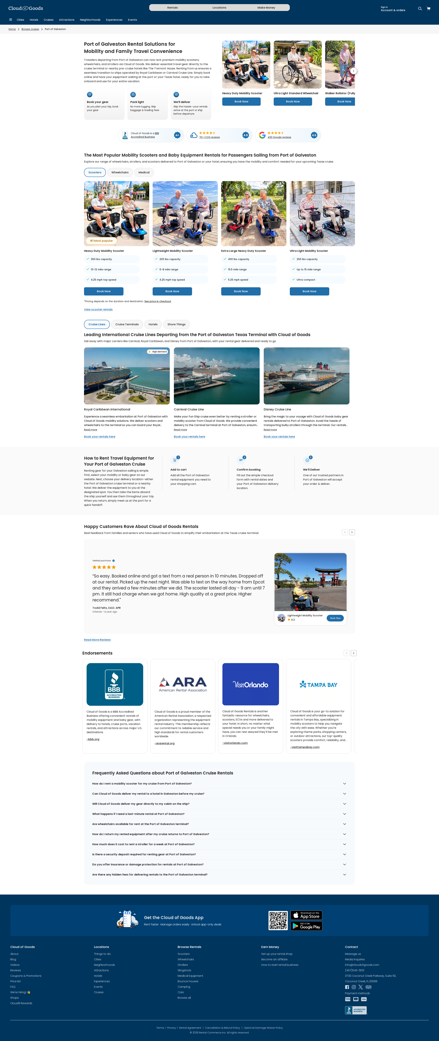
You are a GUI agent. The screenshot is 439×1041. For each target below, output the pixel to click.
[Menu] (11, 19)
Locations (219, 8)
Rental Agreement (191, 1028)
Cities (20, 20)
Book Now (241, 101)
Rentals (172, 8)
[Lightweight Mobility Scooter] (185, 245)
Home (12, 29)
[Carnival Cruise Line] (217, 403)
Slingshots (184, 970)
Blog (13, 959)
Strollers (183, 965)
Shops (14, 998)
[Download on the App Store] (306, 915)
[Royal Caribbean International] (127, 403)
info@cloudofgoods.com (362, 965)
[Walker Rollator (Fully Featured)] (349, 88)
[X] (360, 987)
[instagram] (354, 987)
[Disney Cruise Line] (306, 403)
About (14, 954)
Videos (15, 965)
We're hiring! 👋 (20, 992)
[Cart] (428, 9)
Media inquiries (355, 959)
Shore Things (177, 324)
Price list (15, 981)
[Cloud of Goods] (26, 9)
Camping (184, 987)
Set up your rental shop (277, 954)
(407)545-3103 (354, 970)
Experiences (114, 20)
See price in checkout (157, 301)
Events (132, 20)
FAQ (12, 987)
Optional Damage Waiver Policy (263, 1028)
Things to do (102, 954)
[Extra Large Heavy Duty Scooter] (253, 245)
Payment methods (357, 993)
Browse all (184, 998)
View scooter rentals (98, 309)
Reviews (15, 970)
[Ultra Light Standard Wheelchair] (298, 88)
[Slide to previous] (223, 70)
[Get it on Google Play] (306, 926)
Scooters (94, 172)
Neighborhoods (90, 20)
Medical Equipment (190, 976)
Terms (160, 1028)
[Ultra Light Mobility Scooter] (322, 245)
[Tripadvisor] (368, 987)
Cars (181, 992)
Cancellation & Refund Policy (223, 1028)
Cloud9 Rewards (21, 1003)
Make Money (266, 8)
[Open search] (420, 9)
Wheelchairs (120, 172)
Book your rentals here (99, 437)
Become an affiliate (274, 959)
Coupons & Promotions (25, 976)
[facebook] (347, 987)
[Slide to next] (353, 70)
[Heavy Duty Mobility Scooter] (246, 88)
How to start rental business (279, 965)
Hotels (34, 20)
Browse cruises (30, 29)
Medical (144, 172)
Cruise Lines (96, 324)
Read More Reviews (97, 640)
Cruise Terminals (127, 324)
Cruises (49, 20)
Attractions (66, 20)
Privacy (172, 1028)
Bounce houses (188, 981)
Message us (353, 954)
